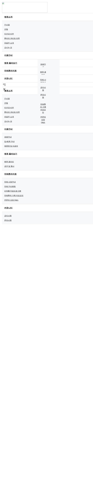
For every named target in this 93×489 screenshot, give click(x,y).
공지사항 (43, 89)
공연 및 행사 (9, 166)
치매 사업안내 (43, 81)
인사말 (7, 25)
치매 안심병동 (10, 186)
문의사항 (43, 96)
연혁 (6, 29)
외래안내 (43, 65)
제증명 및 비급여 (11, 146)
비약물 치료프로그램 (12, 191)
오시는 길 (8, 47)
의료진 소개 (9, 43)
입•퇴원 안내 (9, 141)
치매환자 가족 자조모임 (43, 108)
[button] (4, 84)
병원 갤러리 (43, 73)
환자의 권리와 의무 (12, 38)
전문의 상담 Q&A (43, 119)
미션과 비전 (9, 34)
